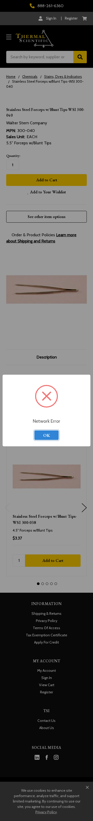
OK (46, 435)
